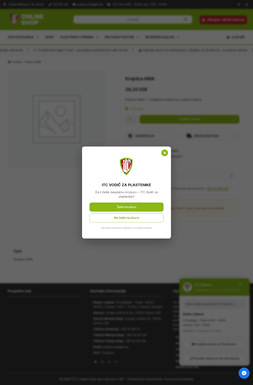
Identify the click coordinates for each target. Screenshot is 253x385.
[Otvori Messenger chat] (244, 373)
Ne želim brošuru (126, 218)
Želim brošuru (126, 207)
